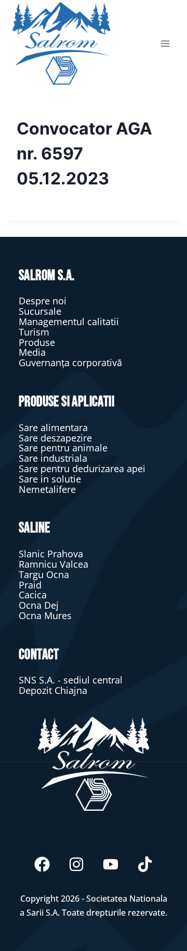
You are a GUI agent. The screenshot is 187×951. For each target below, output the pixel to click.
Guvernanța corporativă (70, 362)
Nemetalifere (47, 489)
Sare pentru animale (63, 447)
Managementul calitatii (69, 321)
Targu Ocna (44, 574)
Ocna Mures (45, 615)
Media (32, 352)
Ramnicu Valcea (53, 564)
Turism (34, 332)
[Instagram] (76, 864)
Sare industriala (53, 458)
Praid (30, 585)
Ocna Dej (39, 605)
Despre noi (42, 300)
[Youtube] (111, 864)
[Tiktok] (145, 864)
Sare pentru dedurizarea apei (82, 468)
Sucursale (40, 311)
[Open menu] (165, 43)
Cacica (33, 594)
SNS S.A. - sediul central (71, 680)
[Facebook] (42, 864)
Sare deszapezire (55, 438)
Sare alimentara (53, 427)
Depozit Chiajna (53, 690)
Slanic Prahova (51, 553)
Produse (37, 342)
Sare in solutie (50, 479)
